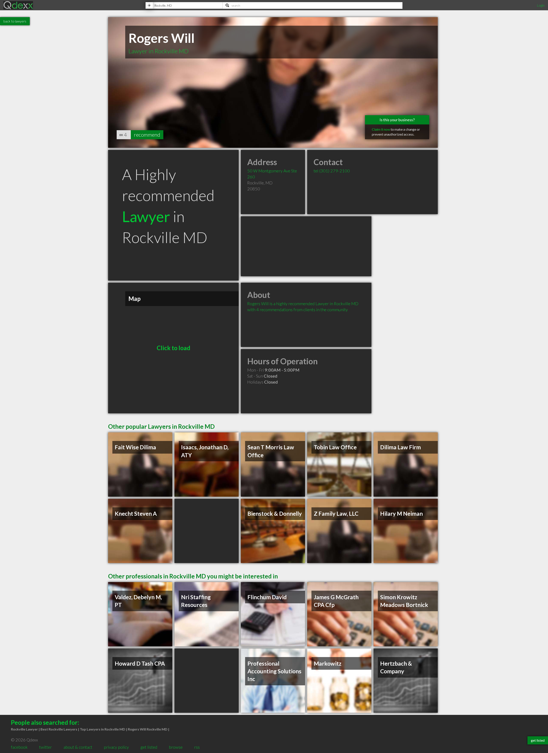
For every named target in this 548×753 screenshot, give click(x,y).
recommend (147, 134)
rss (197, 747)
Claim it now (381, 129)
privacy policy (116, 747)
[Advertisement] (306, 246)
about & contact (78, 747)
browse (176, 747)
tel (332, 170)
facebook (19, 747)
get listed (148, 747)
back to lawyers (14, 21)
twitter (45, 747)
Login (541, 5)
